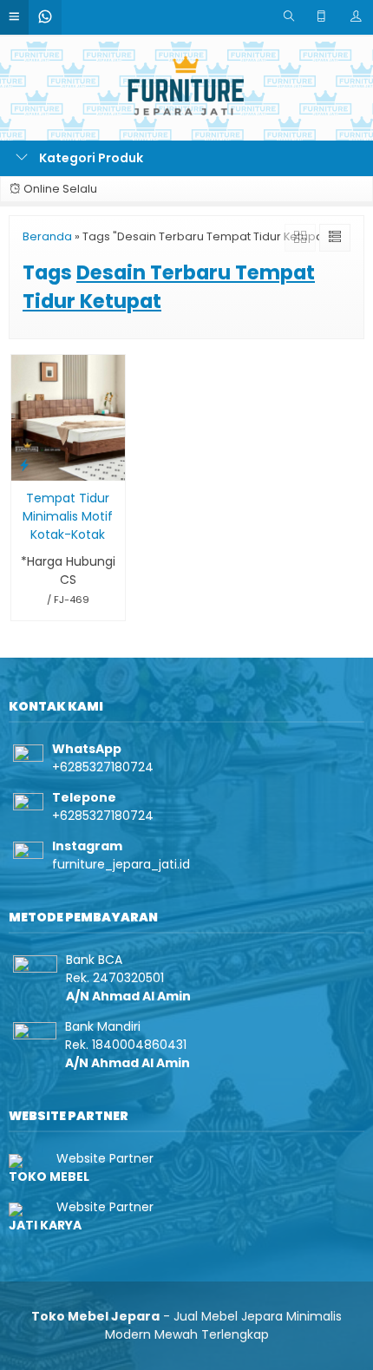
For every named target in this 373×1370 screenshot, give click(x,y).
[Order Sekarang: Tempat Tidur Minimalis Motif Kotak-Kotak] (24, 464)
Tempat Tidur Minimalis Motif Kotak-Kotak (68, 516)
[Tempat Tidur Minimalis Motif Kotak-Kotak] (68, 416)
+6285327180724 (103, 767)
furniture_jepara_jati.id (121, 864)
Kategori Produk (89, 158)
